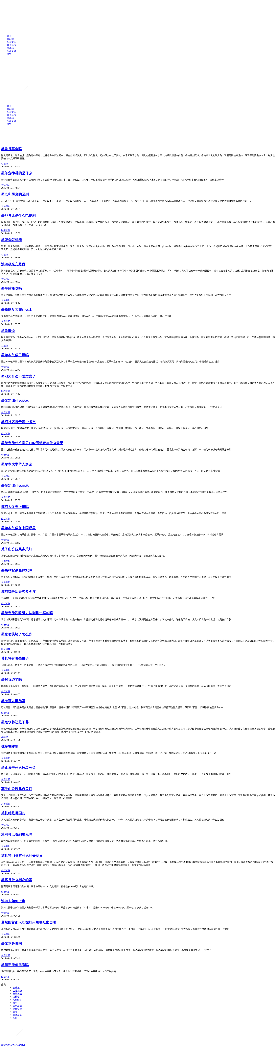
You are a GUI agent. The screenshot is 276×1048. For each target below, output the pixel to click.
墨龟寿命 (8, 331)
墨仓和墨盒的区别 (15, 194)
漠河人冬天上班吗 (15, 507)
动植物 (10, 48)
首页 (9, 36)
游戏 (9, 54)
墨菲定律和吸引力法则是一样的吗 (27, 613)
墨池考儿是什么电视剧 (18, 215)
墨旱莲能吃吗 (11, 288)
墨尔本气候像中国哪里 (18, 528)
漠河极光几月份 (13, 264)
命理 (15, 1011)
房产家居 (17, 1005)
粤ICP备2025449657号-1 (13, 1045)
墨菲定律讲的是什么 (16, 173)
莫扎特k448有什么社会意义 (22, 855)
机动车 (10, 39)
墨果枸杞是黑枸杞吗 (16, 570)
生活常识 (11, 42)
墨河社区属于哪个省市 (18, 422)
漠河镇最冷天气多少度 (18, 592)
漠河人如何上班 (13, 901)
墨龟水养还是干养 (15, 722)
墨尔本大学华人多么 (16, 464)
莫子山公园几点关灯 (16, 549)
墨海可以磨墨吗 (13, 701)
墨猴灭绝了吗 (11, 679)
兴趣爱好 (11, 51)
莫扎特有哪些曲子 (15, 658)
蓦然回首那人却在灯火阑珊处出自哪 (28, 922)
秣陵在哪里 (9, 746)
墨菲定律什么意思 (15, 400)
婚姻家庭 (17, 1015)
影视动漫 (5, 230)
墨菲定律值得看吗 (15, 965)
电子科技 (11, 45)
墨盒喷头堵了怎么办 (16, 634)
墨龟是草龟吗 (11, 149)
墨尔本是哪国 (11, 943)
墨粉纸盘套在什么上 (16, 309)
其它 (15, 1018)
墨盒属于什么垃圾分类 (18, 768)
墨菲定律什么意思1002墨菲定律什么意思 (32, 443)
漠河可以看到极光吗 (16, 834)
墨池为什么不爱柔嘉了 (18, 376)
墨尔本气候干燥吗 (15, 355)
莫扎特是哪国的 (13, 813)
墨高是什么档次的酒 (16, 880)
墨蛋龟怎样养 (11, 240)
